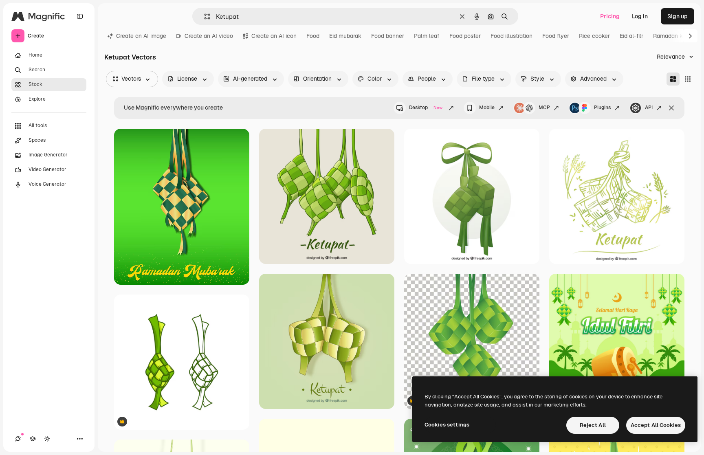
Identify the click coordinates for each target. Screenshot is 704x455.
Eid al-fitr (631, 36)
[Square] (687, 79)
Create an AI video (209, 36)
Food (312, 36)
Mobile (487, 107)
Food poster (465, 36)
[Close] (671, 108)
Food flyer (555, 36)
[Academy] (32, 438)
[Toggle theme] (47, 438)
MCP (544, 107)
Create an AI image (141, 36)
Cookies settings (447, 424)
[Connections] (17, 438)
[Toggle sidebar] (79, 16)
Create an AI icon (274, 36)
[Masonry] (673, 79)
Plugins (602, 107)
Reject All (593, 425)
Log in (640, 16)
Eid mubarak (345, 36)
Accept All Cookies (656, 425)
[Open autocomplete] (204, 16)
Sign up (677, 16)
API (649, 107)
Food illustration (511, 36)
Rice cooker (594, 36)
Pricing (610, 16)
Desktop (425, 107)
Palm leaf (427, 36)
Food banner (387, 36)
